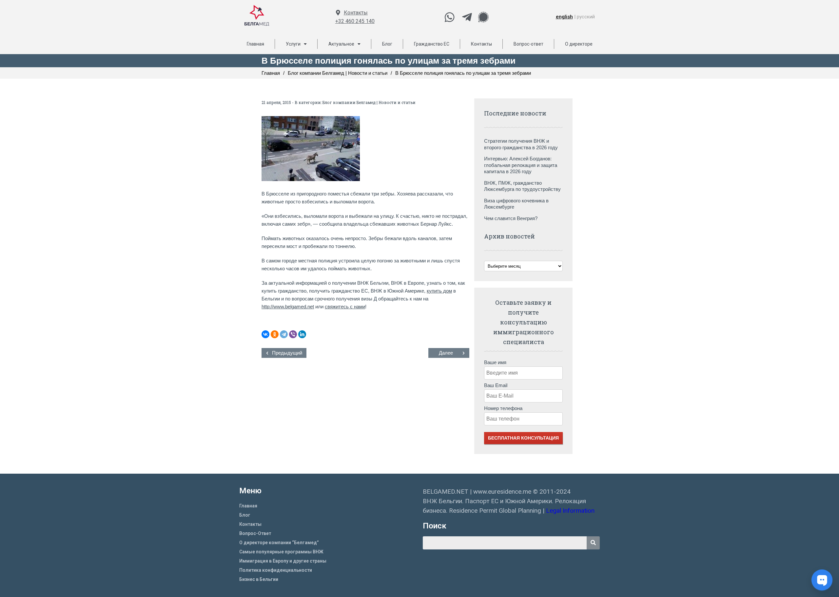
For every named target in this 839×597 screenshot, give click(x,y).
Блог (387, 44)
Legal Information (571, 510)
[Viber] (293, 334)
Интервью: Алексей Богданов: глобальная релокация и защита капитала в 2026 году (520, 165)
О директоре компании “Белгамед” (279, 542)
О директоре (579, 44)
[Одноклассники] (275, 334)
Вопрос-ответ (528, 44)
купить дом (439, 291)
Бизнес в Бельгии (258, 579)
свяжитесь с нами (345, 306)
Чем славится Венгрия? (510, 218)
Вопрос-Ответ (255, 533)
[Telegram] (284, 334)
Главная (255, 44)
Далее (446, 353)
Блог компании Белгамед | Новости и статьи (369, 102)
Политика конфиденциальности (275, 570)
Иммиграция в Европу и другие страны (282, 561)
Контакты (356, 13)
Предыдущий (287, 353)
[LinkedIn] (302, 334)
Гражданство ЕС (431, 44)
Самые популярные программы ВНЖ (281, 551)
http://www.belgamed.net (288, 306)
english (564, 17)
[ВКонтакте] (265, 334)
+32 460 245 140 (355, 21)
